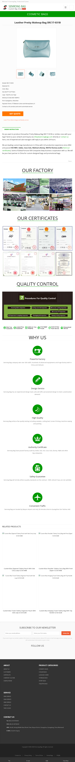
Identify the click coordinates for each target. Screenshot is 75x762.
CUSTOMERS (7, 672)
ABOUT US (6, 669)
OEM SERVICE (7, 696)
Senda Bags (50, 755)
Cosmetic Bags (37, 14)
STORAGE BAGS (43, 678)
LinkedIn (37, 651)
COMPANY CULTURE (9, 678)
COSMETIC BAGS (43, 669)
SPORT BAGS (42, 681)
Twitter (28, 651)
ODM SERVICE (7, 699)
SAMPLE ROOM (8, 681)
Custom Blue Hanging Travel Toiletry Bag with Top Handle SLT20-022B (55, 612)
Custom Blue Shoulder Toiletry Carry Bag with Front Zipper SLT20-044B (56, 569)
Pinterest (42, 651)
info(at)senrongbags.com (43, 137)
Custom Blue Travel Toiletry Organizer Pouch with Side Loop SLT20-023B (19, 612)
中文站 (58, 755)
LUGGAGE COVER (43, 675)
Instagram (52, 651)
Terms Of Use (39, 755)
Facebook (23, 651)
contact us (65, 137)
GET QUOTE (14, 113)
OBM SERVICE (7, 702)
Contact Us (18, 755)
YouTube (47, 651)
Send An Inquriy (15, 731)
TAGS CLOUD (7, 708)
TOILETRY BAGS (43, 684)
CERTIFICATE (7, 675)
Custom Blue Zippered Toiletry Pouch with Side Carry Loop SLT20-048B (19, 569)
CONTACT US (7, 705)
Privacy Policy (28, 755)
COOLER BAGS (43, 672)
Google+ (32, 651)
